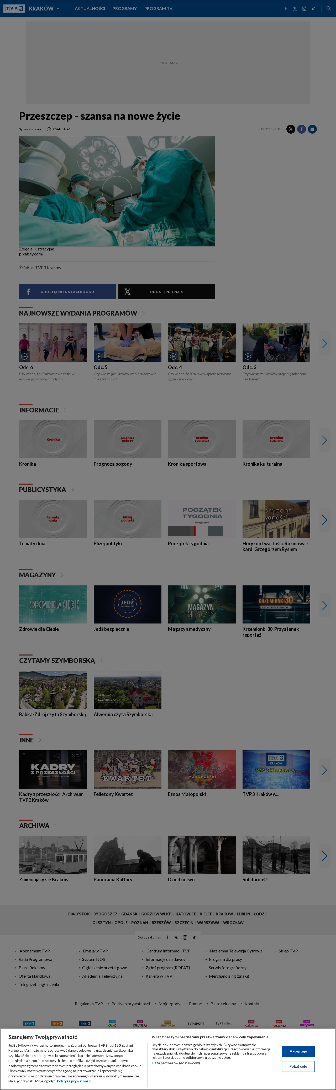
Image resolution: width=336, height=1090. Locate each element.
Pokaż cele (298, 1066)
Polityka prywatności (74, 1081)
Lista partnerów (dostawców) (176, 1063)
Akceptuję (298, 1051)
